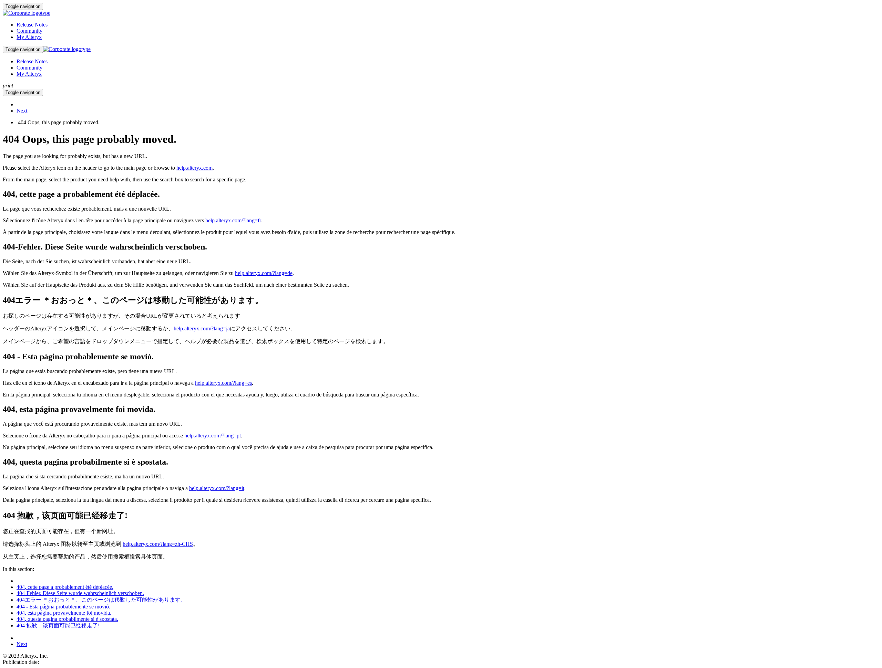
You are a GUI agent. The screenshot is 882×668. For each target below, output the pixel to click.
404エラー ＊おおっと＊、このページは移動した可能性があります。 (101, 600)
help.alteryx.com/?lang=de (264, 273)
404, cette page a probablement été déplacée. (65, 587)
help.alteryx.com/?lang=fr (233, 220)
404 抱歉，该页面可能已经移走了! (58, 625)
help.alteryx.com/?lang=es (223, 383)
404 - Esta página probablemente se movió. (63, 606)
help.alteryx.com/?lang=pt (212, 435)
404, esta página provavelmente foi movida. (64, 613)
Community (29, 31)
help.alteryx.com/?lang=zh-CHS (158, 544)
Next (22, 111)
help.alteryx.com (194, 168)
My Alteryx (29, 37)
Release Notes (32, 25)
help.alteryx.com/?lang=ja (202, 328)
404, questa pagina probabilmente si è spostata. (67, 619)
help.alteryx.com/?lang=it (216, 488)
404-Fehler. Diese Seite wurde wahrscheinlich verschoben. (80, 593)
